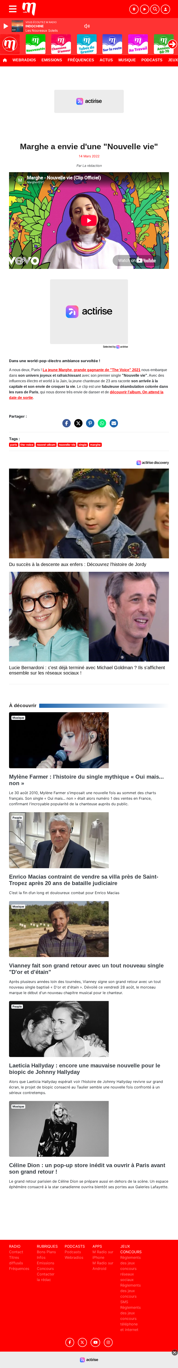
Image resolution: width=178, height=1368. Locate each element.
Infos (41, 1257)
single (83, 444)
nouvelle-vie (67, 444)
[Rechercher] (154, 9)
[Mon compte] (165, 9)
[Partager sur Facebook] (65, 425)
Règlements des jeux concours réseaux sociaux (130, 1268)
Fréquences (81, 60)
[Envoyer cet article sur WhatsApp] (100, 425)
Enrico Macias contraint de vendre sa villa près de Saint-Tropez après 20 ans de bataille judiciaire (83, 880)
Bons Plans (46, 1252)
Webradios (24, 60)
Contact (16, 1252)
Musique (127, 60)
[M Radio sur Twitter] (82, 1342)
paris (13, 444)
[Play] (6, 26)
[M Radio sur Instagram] (108, 1342)
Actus (106, 60)
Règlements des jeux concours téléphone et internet (130, 1318)
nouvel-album (46, 444)
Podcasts (151, 60)
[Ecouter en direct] (144, 9)
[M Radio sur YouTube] (95, 1342)
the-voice (26, 444)
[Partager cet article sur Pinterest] (89, 425)
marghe (95, 444)
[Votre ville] (134, 9)
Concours (45, 1268)
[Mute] (86, 26)
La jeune (91, 370)
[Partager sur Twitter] (77, 425)
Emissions (51, 60)
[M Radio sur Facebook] (69, 1342)
